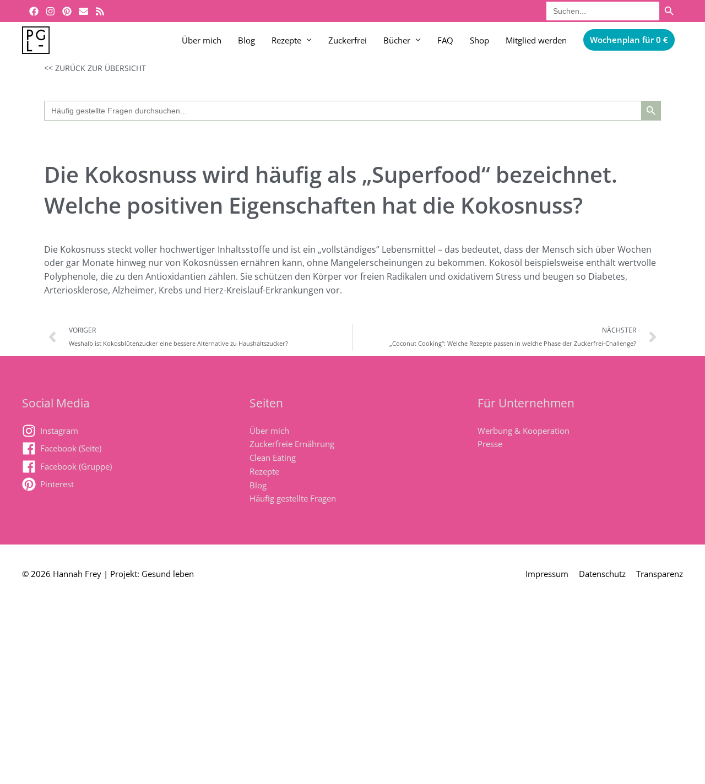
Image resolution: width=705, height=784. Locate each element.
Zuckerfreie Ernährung (292, 443)
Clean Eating (273, 457)
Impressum (546, 573)
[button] (629, 40)
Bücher (396, 40)
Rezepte (286, 40)
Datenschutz (602, 573)
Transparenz (659, 573)
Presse (490, 443)
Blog (246, 40)
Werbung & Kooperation (524, 430)
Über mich (201, 40)
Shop (479, 40)
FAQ (445, 40)
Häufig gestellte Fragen (293, 498)
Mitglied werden (536, 40)
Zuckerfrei (347, 40)
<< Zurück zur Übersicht (95, 68)
